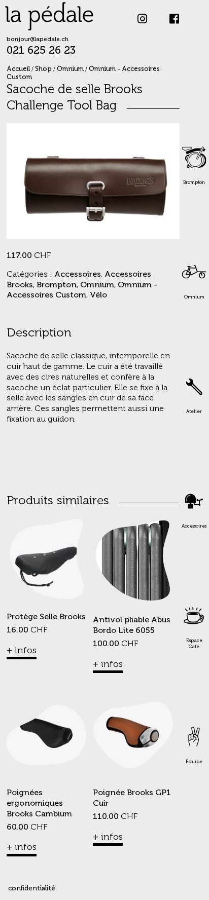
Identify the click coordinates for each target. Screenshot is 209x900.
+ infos (22, 650)
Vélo (98, 295)
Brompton (194, 182)
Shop (43, 69)
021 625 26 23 (41, 51)
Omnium (194, 297)
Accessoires (194, 526)
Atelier (194, 411)
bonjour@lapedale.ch (37, 39)
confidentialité (31, 888)
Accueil (18, 69)
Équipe (194, 762)
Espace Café (194, 644)
